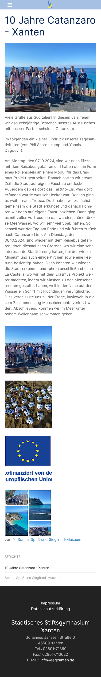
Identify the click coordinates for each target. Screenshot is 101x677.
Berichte (12, 557)
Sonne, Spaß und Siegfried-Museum (49, 539)
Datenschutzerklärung (50, 608)
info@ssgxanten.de (57, 660)
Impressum (50, 603)
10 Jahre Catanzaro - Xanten (27, 568)
